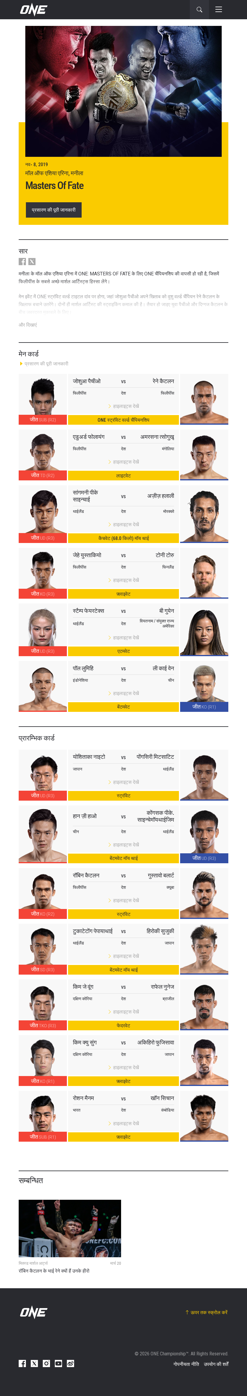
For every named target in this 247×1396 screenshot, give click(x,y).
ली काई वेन (163, 668)
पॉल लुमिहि (83, 668)
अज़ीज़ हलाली (160, 495)
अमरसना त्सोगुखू (157, 436)
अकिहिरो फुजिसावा (155, 1042)
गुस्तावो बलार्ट (161, 875)
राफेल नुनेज (162, 986)
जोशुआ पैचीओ (87, 381)
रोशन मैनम (83, 1098)
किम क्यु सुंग (85, 1042)
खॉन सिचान (162, 1098)
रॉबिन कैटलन (86, 875)
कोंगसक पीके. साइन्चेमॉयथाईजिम (155, 816)
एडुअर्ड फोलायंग (89, 436)
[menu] (218, 9)
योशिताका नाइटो (89, 756)
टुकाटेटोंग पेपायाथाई (93, 931)
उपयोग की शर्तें (216, 1364)
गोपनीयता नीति (186, 1364)
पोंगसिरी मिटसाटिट (155, 756)
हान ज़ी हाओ (85, 816)
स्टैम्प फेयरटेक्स (88, 610)
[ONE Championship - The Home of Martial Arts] (33, 9)
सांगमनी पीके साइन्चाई (85, 496)
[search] (199, 9)
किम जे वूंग (83, 986)
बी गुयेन (166, 610)
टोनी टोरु (165, 555)
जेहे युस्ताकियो (87, 555)
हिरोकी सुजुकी (160, 931)
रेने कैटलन (163, 381)
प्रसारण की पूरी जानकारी (54, 210)
